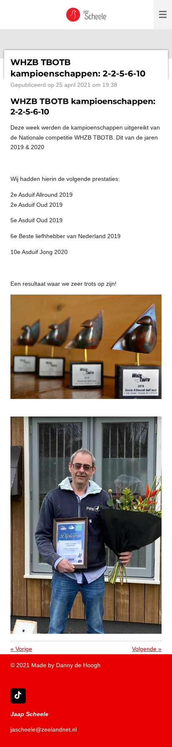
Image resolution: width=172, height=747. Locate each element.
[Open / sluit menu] (163, 14)
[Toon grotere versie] (86, 347)
